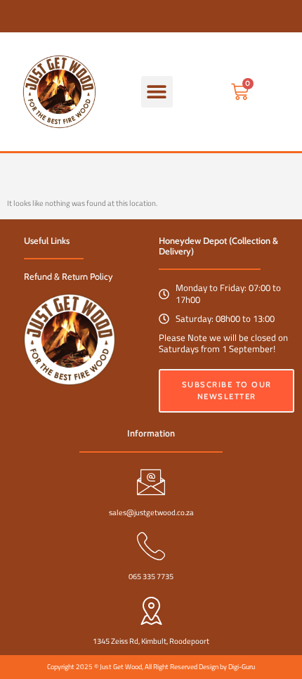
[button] (157, 92)
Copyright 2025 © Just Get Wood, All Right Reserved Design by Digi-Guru (151, 666)
